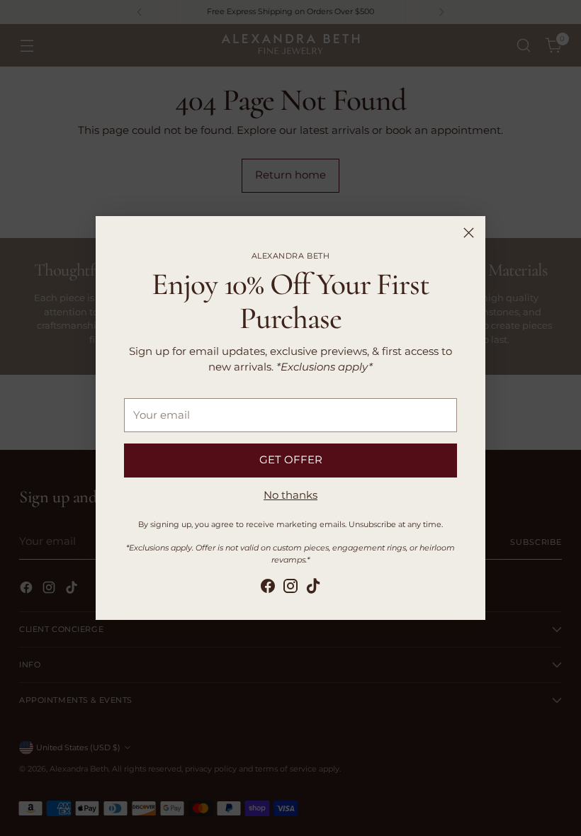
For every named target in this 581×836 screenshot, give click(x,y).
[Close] (469, 233)
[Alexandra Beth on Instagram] (290, 588)
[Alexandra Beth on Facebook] (267, 588)
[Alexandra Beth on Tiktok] (313, 588)
